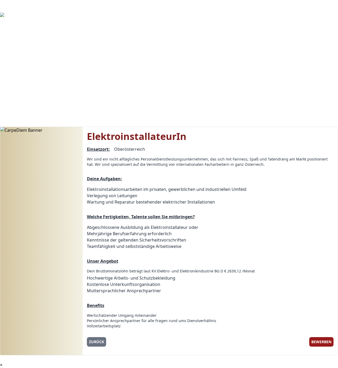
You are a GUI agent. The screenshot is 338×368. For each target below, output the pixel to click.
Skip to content (15, 3)
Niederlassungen (21, 104)
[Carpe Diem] (169, 19)
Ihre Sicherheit (14, 54)
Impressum (14, 111)
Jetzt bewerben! (20, 66)
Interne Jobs (12, 28)
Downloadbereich (18, 85)
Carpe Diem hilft (16, 117)
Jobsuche (9, 35)
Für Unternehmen (18, 41)
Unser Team (16, 98)
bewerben (321, 341)
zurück (96, 341)
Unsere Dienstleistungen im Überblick (38, 47)
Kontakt (8, 92)
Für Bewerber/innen (20, 60)
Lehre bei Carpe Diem (26, 73)
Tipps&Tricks (15, 79)
